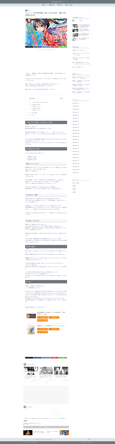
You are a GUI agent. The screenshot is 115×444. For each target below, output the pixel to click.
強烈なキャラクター (37, 106)
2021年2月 (76, 157)
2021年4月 (76, 151)
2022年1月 (76, 127)
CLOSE (61, 98)
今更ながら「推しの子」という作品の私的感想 (81, 58)
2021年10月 (76, 133)
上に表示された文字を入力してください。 (32, 423)
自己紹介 (61, 5)
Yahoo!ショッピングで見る (42, 320)
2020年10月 (76, 169)
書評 (75, 185)
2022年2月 (76, 124)
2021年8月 (76, 139)
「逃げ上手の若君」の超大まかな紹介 (40, 102)
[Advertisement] (46, 62)
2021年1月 (76, 160)
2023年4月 (76, 118)
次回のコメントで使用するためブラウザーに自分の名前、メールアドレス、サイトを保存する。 (45, 418)
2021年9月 (76, 136)
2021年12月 (76, 130)
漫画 (26, 10)
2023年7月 (76, 112)
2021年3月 (76, 154)
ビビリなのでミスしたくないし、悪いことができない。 (81, 54)
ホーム (45, 5)
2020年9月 (76, 172)
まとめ (33, 115)
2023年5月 (76, 115)
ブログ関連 (76, 182)
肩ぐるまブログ (57, 2)
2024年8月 (76, 106)
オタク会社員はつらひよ (79, 67)
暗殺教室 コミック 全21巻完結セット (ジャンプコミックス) (50, 325)
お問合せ (53, 5)
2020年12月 (76, 163)
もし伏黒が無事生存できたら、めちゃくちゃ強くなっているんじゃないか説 (81, 63)
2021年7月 (76, 142)
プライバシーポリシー (28, 442)
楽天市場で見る (54, 317)
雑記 (75, 192)
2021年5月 (76, 148)
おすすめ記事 (70, 5)
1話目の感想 (34, 112)
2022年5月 (76, 121)
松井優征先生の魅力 (36, 104)
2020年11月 (76, 166)
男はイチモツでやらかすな (79, 50)
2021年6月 (76, 145)
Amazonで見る (42, 317)
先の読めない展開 (36, 108)
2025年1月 (76, 103)
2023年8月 (76, 109)
